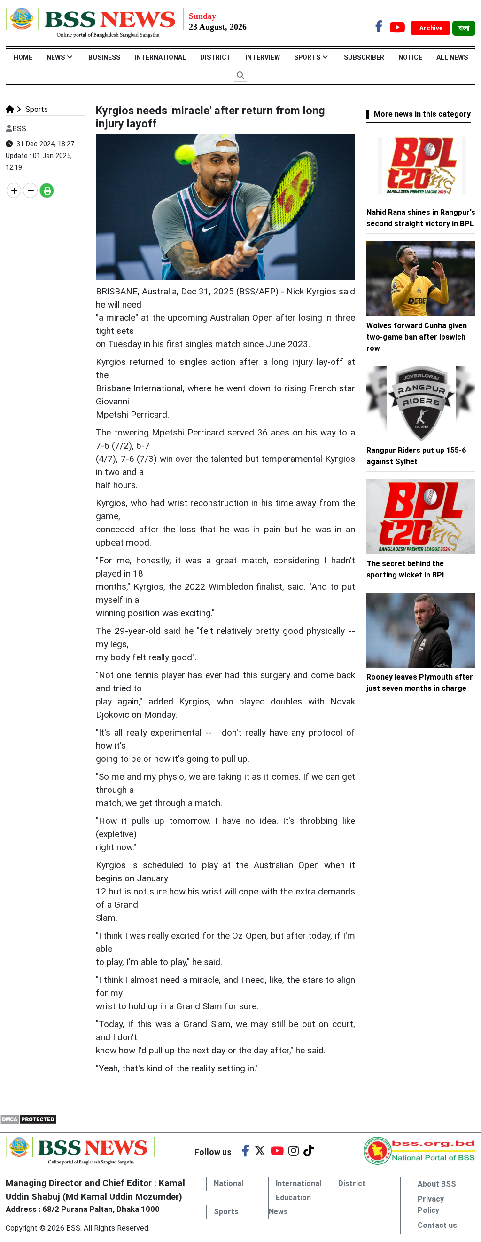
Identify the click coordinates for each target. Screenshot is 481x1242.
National (228, 1183)
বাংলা (463, 28)
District (215, 57)
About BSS (437, 1183)
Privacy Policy (431, 1205)
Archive (431, 28)
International (160, 57)
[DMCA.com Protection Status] (28, 1119)
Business (104, 57)
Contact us (437, 1225)
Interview (262, 57)
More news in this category (422, 114)
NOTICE (410, 57)
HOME (23, 57)
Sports (307, 57)
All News (452, 57)
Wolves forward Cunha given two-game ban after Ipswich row (416, 337)
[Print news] (46, 190)
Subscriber (364, 57)
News (56, 57)
